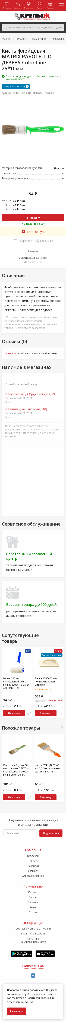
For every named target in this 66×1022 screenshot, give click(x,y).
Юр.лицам (33, 856)
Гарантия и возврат (33, 933)
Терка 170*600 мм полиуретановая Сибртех (46, 681)
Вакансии (33, 866)
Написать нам (33, 966)
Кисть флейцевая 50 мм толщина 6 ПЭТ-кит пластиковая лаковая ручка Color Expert (17, 770)
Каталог (33, 892)
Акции (33, 907)
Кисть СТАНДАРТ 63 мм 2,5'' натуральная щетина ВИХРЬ (47, 768)
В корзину (33, 217)
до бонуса (36, 232)
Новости (33, 861)
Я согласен (16, 1011)
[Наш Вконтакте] (33, 976)
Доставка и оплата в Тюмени (33, 928)
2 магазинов (35, 262)
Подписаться (51, 833)
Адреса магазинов (33, 875)
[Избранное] (28, 713)
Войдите (10, 353)
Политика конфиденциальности (33, 940)
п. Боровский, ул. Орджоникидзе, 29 (30, 394)
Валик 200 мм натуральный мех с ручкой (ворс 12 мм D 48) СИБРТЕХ (16, 683)
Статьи (33, 912)
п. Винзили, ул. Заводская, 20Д (26, 409)
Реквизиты (33, 871)
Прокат (33, 897)
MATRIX (49, 93)
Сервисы (33, 902)
